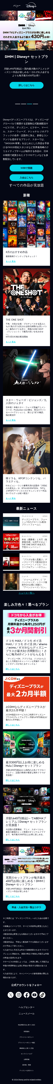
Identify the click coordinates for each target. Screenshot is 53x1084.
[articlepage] (11, 529)
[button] (17, 104)
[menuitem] (16, 5)
